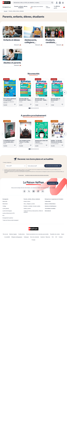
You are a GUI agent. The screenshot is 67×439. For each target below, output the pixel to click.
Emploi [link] (62, 234)
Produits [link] (33, 239)
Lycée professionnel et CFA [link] (9, 213)
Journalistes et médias (50, 208)
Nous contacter (48, 7)
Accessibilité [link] (7, 237)
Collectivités (48, 201)
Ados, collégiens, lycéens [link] (29, 203)
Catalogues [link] (26, 237)
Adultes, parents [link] (27, 208)
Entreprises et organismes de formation (54, 199)
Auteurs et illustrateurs (50, 203)
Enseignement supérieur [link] (8, 217)
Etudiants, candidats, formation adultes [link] (32, 206)
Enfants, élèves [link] (27, 201)
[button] (30, 108)
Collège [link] (4, 206)
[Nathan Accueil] (6, 2)
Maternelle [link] (5, 201)
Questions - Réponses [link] (45, 237)
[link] (24, 191)
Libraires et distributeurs (50, 206)
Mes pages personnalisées (37, 6)
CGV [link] (56, 237)
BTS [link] (3, 215)
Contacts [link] (61, 237)
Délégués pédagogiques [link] (16, 237)
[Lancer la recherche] (52, 2)
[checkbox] (3, 169)
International (48, 210)
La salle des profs (57, 7)
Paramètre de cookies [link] (55, 234)
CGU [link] (53, 237)
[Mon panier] (60, 3)
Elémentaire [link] (5, 203)
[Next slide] (64, 92)
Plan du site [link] (5, 234)
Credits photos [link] (21, 234)
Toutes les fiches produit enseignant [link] (10, 220)
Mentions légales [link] (13, 234)
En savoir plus (21, 175)
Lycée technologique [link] (7, 210)
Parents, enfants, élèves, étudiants (32, 199)
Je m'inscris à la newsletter (52, 165)
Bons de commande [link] (34, 237)
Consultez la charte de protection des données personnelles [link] (37, 175)
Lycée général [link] (6, 208)
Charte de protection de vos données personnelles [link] (37, 234)
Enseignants (5, 199)
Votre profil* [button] (9, 165)
